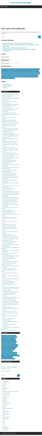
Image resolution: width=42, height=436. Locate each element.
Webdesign (24, 76)
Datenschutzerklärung (7, 86)
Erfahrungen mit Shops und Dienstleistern (10, 391)
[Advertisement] (21, 17)
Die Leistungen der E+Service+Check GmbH (11, 291)
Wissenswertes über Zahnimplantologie (10, 200)
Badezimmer (11, 70)
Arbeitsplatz (6, 335)
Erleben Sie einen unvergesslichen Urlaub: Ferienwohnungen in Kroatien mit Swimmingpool (9, 110)
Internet (4, 405)
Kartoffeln (14, 73)
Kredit (4, 410)
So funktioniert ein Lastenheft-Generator (10, 261)
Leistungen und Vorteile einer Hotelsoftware (11, 302)
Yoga (37, 76)
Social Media (22, 75)
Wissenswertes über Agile (7, 210)
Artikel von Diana (12, 335)
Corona (3, 72)
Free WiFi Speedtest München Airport (9, 153)
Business (4, 385)
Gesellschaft (5, 400)
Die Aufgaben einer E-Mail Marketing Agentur (11, 193)
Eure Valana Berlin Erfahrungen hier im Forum (11, 134)
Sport (4, 421)
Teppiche (9, 76)
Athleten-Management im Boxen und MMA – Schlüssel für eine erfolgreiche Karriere (19, 49)
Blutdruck (26, 70)
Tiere (3, 424)
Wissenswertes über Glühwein (8, 242)
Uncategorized (5, 427)
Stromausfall (31, 75)
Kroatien (18, 73)
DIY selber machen (6, 388)
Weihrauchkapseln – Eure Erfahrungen (10, 241)
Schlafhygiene (9, 75)
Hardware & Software (7, 402)
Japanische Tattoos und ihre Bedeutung (10, 235)
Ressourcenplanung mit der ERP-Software (10, 301)
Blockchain (20, 70)
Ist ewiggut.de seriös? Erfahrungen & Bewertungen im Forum (15, 47)
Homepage (9, 73)
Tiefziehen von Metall (7, 234)
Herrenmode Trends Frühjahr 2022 (9, 281)
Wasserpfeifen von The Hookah (8, 132)
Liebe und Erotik (6, 412)
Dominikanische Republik (6, 366)
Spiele (4, 419)
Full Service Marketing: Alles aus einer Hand (11, 191)
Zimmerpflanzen (12, 78)
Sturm (36, 75)
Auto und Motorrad (6, 382)
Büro (33, 70)
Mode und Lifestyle (6, 417)
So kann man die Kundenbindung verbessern (11, 287)
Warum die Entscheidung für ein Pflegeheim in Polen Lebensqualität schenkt (18, 43)
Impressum (5, 87)
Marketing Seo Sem (6, 414)
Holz (38, 72)
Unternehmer (18, 76)
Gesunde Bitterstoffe (7, 50)
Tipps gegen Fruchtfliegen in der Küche (10, 321)
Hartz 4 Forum (7, 368)
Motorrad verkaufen (36, 73)
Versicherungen (5, 430)
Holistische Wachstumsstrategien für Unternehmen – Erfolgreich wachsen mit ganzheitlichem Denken (8, 162)
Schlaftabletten (16, 75)
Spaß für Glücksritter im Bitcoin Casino (10, 311)
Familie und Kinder (6, 394)
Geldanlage (18, 72)
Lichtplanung (23, 73)
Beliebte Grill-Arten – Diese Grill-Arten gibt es (11, 297)
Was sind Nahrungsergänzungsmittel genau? (11, 255)
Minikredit (29, 73)
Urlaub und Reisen (6, 428)
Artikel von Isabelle (13, 337)
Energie (4, 390)
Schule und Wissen (6, 418)
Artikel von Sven (5, 70)
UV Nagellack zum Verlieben (8, 257)
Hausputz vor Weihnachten (8, 307)
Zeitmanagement (5, 78)
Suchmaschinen (4, 76)
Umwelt (4, 425)
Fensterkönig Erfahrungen (6, 371)
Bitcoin (4, 384)
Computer (4, 387)
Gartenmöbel (13, 72)
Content (36, 70)
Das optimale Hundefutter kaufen (9, 298)
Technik (4, 422)
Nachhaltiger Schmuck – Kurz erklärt (9, 217)
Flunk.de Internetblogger (21, 3)
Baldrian (15, 70)
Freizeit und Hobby (6, 397)
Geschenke (5, 398)
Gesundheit (5, 401)
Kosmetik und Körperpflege (8, 408)
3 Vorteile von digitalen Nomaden (9, 318)
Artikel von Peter (5, 338)
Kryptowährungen (6, 411)
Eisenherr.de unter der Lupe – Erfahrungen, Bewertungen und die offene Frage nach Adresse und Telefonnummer (10, 99)
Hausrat (35, 72)
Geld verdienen (30, 72)
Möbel (4, 415)
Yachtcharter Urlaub (31, 76)
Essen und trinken (6, 392)
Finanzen (4, 395)
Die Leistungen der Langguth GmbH (9, 268)
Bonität (30, 70)
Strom (27, 75)
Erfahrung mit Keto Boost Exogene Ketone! (10, 128)
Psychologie (4, 75)
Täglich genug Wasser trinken (8, 282)
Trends (13, 76)
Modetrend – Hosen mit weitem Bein (9, 227)
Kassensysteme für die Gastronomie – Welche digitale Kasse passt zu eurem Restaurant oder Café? (10, 114)
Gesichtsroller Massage (7, 320)
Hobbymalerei (5, 322)
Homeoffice (4, 73)
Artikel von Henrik (5, 337)
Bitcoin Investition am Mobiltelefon (9, 330)
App (2, 335)
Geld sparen (24, 72)
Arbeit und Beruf (6, 381)
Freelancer (8, 72)
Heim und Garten (6, 404)
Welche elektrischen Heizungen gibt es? (10, 172)
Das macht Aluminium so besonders (9, 300)
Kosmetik (4, 407)
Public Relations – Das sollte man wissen (10, 237)
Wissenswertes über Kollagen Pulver (9, 292)
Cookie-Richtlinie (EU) (7, 84)
